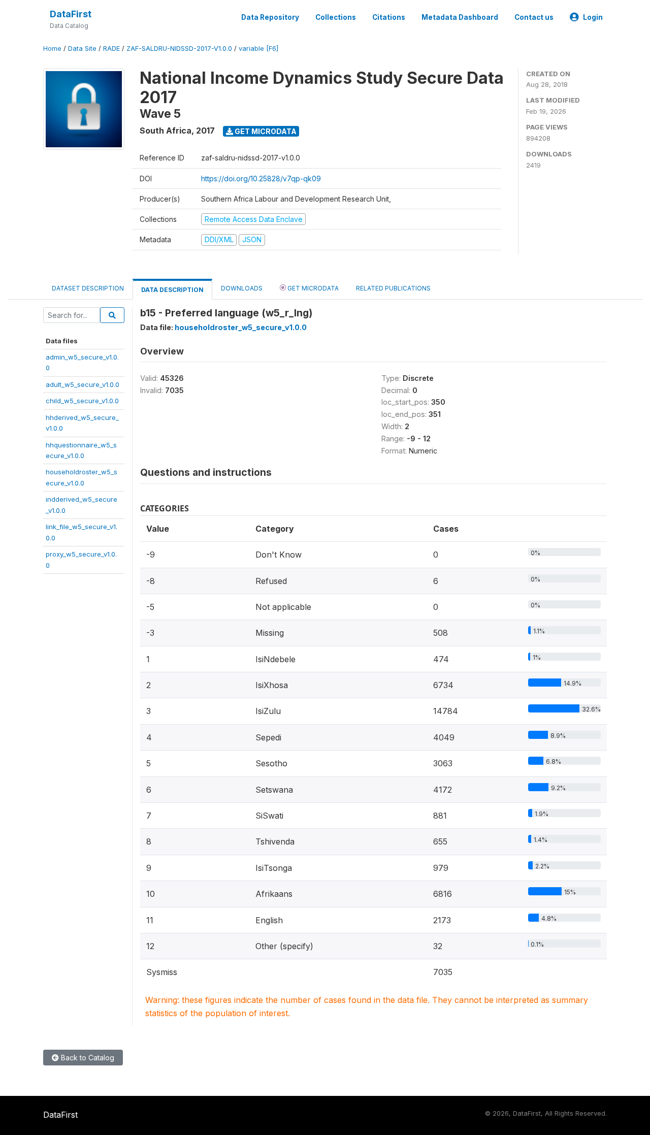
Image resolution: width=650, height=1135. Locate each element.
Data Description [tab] (172, 290)
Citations (388, 17)
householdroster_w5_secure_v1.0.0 (241, 327)
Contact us (534, 17)
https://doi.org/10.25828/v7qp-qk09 (261, 178)
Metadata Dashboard (459, 17)
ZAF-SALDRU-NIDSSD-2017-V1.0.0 (179, 48)
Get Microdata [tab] (312, 288)
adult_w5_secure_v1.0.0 (82, 384)
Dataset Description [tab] (88, 288)
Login (593, 17)
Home (52, 48)
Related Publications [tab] (393, 288)
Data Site (82, 48)
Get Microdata (265, 131)
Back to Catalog (86, 1057)
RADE (111, 48)
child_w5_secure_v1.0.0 (82, 401)
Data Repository (270, 17)
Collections (335, 17)
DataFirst (70, 14)
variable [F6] (258, 48)
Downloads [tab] (242, 288)
